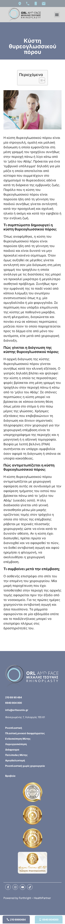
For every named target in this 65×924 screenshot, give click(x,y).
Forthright (25, 898)
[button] (57, 15)
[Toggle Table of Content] (40, 80)
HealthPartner (42, 898)
